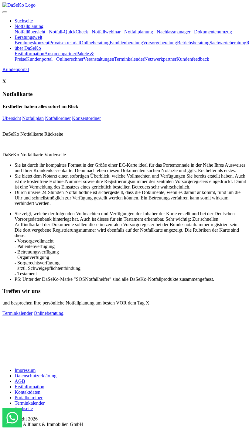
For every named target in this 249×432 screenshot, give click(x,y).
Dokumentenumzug (213, 31)
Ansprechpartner (60, 53)
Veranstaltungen (99, 59)
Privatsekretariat (64, 42)
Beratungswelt (28, 37)
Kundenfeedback (192, 59)
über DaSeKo (28, 48)
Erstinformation (29, 53)
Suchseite (24, 20)
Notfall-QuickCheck (68, 31)
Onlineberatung (95, 42)
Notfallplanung (29, 26)
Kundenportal (39, 59)
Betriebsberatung (193, 42)
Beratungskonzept (32, 42)
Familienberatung (126, 42)
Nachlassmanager (173, 31)
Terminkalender (129, 59)
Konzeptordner (86, 118)
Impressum (25, 370)
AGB (20, 381)
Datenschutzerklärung (35, 375)
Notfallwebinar (106, 31)
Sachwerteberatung (228, 42)
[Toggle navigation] (4, 12)
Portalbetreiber (29, 397)
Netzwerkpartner (160, 59)
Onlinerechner (70, 59)
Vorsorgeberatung (160, 42)
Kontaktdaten (27, 392)
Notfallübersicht (30, 31)
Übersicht (11, 118)
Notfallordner (58, 118)
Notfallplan (33, 118)
